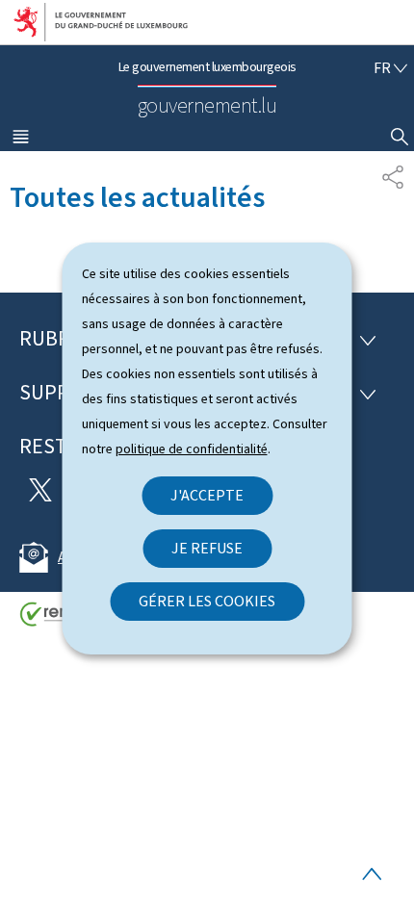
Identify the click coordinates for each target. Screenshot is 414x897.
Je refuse (207, 548)
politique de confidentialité (192, 449)
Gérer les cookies (207, 601)
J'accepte (207, 495)
